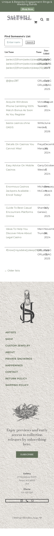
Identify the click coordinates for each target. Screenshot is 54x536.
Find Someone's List (17, 36)
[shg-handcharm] (27, 289)
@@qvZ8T (12, 80)
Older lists (12, 270)
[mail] (32, 501)
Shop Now (27, 9)
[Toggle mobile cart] (35, 22)
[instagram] (21, 501)
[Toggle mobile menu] (48, 19)
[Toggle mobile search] (41, 19)
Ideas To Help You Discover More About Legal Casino (19, 233)
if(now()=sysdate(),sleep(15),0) (24, 250)
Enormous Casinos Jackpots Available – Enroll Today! (18, 190)
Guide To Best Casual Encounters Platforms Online (19, 212)
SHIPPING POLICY (17, 385)
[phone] (27, 501)
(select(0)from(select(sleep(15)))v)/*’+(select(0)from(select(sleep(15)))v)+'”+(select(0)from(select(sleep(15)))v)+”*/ (28, 63)
